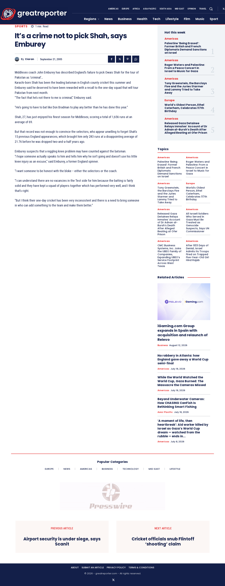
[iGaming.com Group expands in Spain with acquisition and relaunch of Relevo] (184, 301)
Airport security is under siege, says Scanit (62, 542)
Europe (170, 100)
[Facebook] (111, 59)
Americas (171, 38)
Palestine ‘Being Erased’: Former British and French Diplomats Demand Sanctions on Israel (186, 48)
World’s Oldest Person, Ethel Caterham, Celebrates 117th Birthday (184, 108)
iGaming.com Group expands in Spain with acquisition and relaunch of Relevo (183, 332)
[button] (211, 9)
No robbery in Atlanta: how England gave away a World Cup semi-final (183, 359)
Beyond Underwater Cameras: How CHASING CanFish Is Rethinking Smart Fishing (181, 403)
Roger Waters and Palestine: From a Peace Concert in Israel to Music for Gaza (185, 68)
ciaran (29, 59)
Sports (21, 26)
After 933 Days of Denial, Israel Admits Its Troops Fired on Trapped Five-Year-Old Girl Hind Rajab (197, 253)
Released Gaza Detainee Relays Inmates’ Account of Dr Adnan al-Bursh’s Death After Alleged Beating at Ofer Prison (186, 128)
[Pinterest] (127, 59)
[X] (119, 59)
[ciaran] (18, 59)
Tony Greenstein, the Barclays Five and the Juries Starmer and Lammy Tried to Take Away (186, 88)
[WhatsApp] (135, 59)
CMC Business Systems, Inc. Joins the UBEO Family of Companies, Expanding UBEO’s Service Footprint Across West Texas (169, 256)
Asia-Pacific (165, 412)
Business (163, 345)
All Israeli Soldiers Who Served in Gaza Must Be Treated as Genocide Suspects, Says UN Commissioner (197, 222)
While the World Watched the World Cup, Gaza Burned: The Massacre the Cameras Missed (182, 381)
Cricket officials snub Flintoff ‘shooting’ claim (163, 542)
